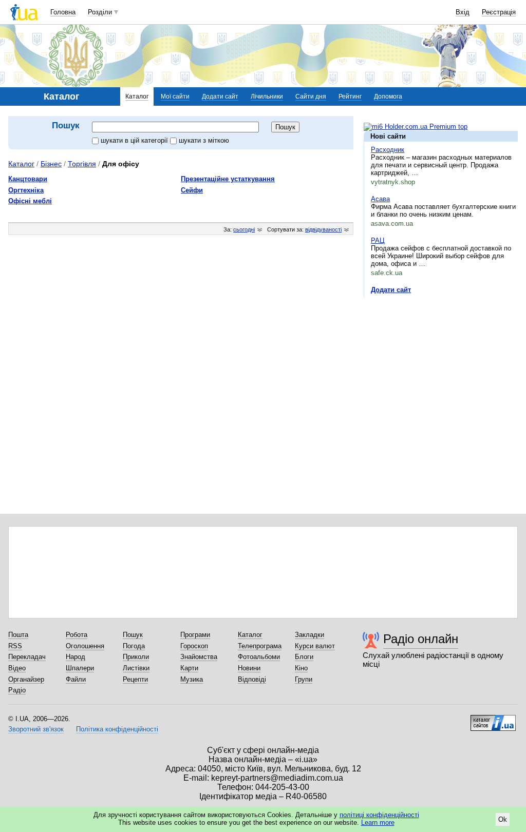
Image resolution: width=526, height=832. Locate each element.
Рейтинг (350, 96)
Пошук (133, 634)
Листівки (136, 668)
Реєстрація (499, 12)
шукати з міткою (204, 140)
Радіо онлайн (420, 639)
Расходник (387, 149)
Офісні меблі (30, 201)
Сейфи (192, 190)
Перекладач (27, 657)
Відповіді (252, 679)
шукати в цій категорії (135, 140)
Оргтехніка (26, 190)
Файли (76, 679)
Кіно (301, 668)
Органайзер (26, 679)
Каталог (136, 96)
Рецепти (135, 679)
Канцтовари (27, 179)
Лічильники (267, 96)
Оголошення (85, 646)
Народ (75, 657)
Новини (249, 668)
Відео (17, 668)
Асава (380, 199)
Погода (134, 646)
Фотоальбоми (259, 657)
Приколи (136, 657)
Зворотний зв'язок (36, 729)
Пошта (18, 634)
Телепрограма (259, 646)
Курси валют (315, 646)
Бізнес (51, 164)
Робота (76, 634)
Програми (195, 634)
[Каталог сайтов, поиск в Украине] (493, 719)
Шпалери (80, 668)
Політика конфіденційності (117, 729)
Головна (63, 12)
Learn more (377, 822)
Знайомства (198, 657)
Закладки (309, 634)
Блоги (304, 657)
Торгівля (82, 164)
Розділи (100, 12)
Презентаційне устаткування (228, 179)
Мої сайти (175, 96)
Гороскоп (194, 646)
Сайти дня (310, 96)
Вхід (462, 12)
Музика (191, 679)
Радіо (17, 690)
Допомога (388, 96)
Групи (303, 679)
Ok (502, 819)
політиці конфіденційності (379, 815)
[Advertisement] (441, 368)
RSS (15, 646)
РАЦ (378, 240)
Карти (189, 668)
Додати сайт (220, 96)
